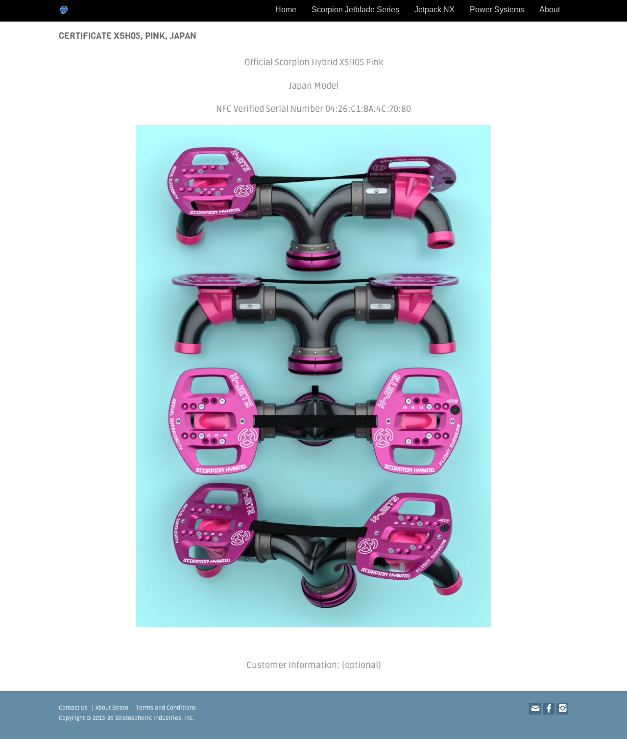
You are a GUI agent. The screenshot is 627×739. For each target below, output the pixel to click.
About (549, 9)
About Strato (112, 708)
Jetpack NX (434, 9)
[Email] (535, 708)
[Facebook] (549, 708)
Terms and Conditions (166, 708)
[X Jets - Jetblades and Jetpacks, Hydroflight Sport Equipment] (64, 10)
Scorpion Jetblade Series (355, 9)
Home (285, 9)
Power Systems (497, 9)
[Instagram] (562, 708)
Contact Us (73, 708)
